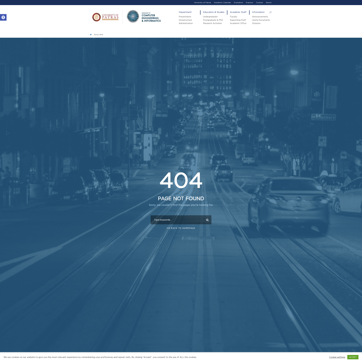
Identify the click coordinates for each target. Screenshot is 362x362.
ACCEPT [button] (353, 357)
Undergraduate (210, 17)
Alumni (269, 2)
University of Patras (202, 2)
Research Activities (212, 23)
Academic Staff (238, 12)
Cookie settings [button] (337, 357)
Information (258, 12)
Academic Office (238, 23)
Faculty (233, 17)
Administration (186, 23)
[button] (3, 17)
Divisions (256, 23)
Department (185, 12)
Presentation (185, 17)
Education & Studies (213, 12)
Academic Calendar (222, 2)
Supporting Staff (238, 20)
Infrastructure (185, 20)
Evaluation (238, 2)
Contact (259, 2)
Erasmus (249, 2)
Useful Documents (261, 20)
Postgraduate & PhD (213, 20)
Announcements (260, 17)
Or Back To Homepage (181, 228)
